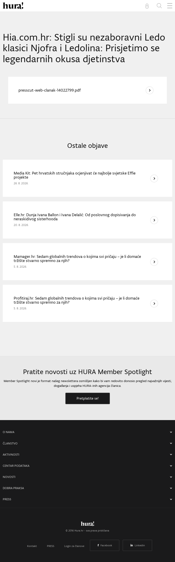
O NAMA (8, 432)
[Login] (147, 5)
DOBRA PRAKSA (13, 488)
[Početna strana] (87, 524)
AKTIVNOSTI (11, 455)
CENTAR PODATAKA (16, 466)
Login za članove (74, 546)
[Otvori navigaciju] (169, 5)
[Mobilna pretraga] (159, 5)
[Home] (13, 5)
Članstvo (10, 443)
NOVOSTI (9, 477)
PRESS (7, 499)
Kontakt (32, 546)
